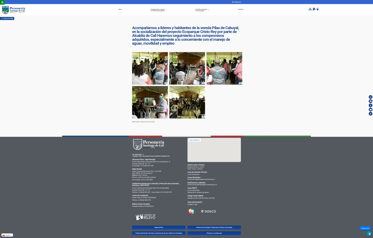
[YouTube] (370, 109)
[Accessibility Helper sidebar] (2, 2)
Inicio (120, 9)
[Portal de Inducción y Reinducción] (318, 9)
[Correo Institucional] (314, 9)
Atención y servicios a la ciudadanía (201, 10)
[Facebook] (370, 101)
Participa (240, 9)
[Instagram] (370, 97)
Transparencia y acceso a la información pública (157, 10)
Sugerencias (365, 228)
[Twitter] (370, 105)
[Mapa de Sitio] (310, 9)
